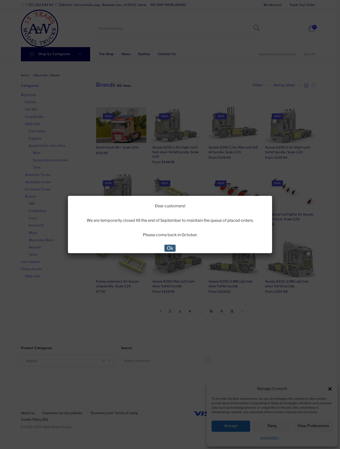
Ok (170, 248)
